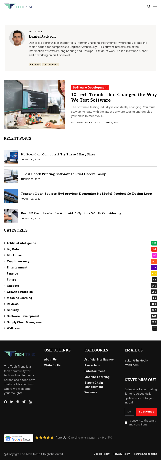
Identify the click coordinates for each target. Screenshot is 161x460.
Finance (81, 273)
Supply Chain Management (81, 322)
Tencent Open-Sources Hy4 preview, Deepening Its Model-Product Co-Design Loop (86, 194)
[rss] (30, 401)
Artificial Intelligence (81, 243)
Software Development (90, 87)
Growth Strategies (81, 291)
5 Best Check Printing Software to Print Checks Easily (63, 174)
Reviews (81, 304)
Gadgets (81, 285)
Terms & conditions (145, 454)
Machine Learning (81, 297)
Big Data (81, 249)
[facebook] (5, 401)
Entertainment (81, 267)
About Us (50, 359)
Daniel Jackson (42, 37)
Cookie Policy (102, 454)
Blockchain (81, 255)
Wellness (81, 328)
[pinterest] (17, 401)
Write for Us (52, 365)
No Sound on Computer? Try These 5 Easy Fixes (58, 154)
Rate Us (61, 437)
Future (81, 279)
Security (81, 310)
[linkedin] (11, 402)
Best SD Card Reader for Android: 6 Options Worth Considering (71, 213)
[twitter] (24, 402)
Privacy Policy (121, 454)
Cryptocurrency (81, 261)
